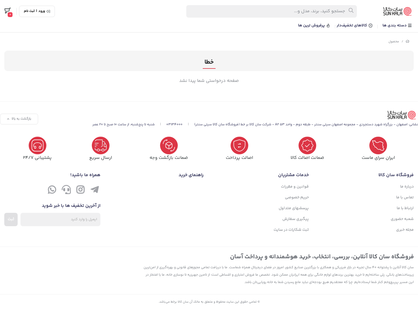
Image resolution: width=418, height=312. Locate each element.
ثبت (11, 219)
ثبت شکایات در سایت (291, 230)
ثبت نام (29, 11)
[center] (351, 11)
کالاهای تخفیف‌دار (352, 25)
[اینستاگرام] (80, 191)
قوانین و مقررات (295, 187)
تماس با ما (405, 197)
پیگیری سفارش (295, 219)
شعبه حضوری (402, 219)
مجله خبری (405, 230)
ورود (41, 11)
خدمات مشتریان (293, 175)
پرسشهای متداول (294, 208)
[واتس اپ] (52, 191)
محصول (393, 41)
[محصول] (255, 115)
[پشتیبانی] (66, 191)
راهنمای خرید (191, 175)
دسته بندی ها (394, 25)
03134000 (174, 124)
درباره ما (407, 187)
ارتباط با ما (405, 208)
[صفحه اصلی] (407, 41)
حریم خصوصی (297, 197)
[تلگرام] (94, 191)
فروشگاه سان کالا (396, 175)
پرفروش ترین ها (312, 25)
